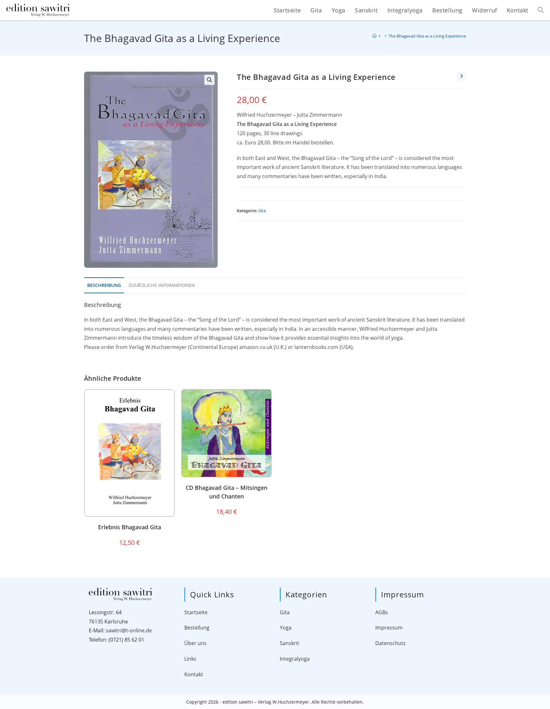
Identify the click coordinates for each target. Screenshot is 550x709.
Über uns (195, 643)
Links (190, 658)
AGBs (381, 612)
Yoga (286, 627)
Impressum (389, 627)
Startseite (196, 612)
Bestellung (196, 627)
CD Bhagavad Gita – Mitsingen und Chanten (226, 492)
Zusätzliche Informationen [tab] (162, 285)
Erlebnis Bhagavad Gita (129, 527)
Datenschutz (390, 643)
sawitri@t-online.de (129, 630)
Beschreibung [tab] (104, 285)
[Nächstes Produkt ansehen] (461, 76)
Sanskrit (289, 643)
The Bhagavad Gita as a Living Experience (427, 36)
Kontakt (193, 674)
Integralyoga (295, 658)
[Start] (374, 36)
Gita (262, 210)
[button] (209, 80)
